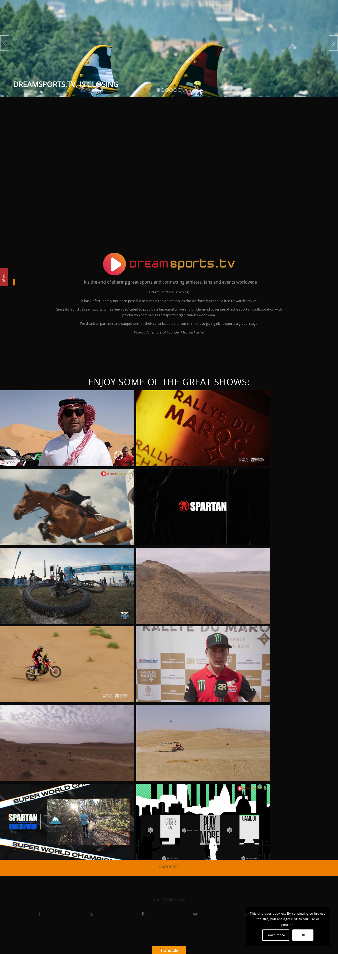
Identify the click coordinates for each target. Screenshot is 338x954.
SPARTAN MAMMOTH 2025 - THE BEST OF (199, 484)
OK (303, 935)
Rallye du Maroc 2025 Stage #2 (190, 641)
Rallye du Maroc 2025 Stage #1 (53, 720)
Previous (4, 43)
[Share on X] (91, 914)
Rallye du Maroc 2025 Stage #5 (190, 562)
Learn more (275, 935)
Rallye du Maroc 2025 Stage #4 (53, 641)
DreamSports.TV (20, 458)
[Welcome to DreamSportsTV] (169, 264)
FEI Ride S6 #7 (26, 484)
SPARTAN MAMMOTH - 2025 (44, 798)
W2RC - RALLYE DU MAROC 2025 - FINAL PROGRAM (197, 409)
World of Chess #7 (172, 798)
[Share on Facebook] (39, 914)
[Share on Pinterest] (143, 914)
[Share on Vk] (195, 914)
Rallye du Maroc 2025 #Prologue (194, 720)
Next (333, 43)
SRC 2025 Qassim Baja (38, 405)
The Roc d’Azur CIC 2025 (42, 562)
